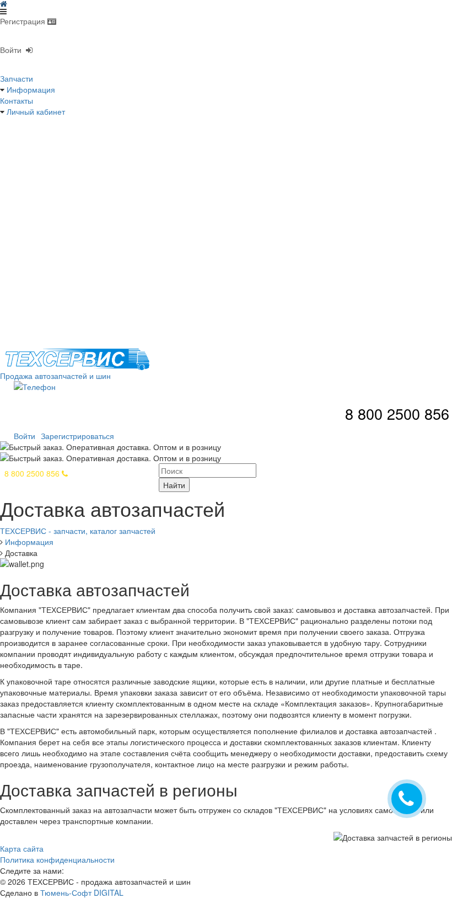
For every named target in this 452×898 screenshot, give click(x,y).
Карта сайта (22, 848)
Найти (174, 484)
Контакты (16, 100)
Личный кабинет (36, 111)
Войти (13, 49)
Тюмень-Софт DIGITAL (81, 892)
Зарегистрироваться (77, 435)
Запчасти (16, 78)
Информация (31, 89)
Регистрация (23, 20)
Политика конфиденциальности (57, 859)
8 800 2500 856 (33, 473)
